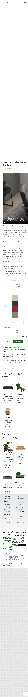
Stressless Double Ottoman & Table (7, 486)
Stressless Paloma (7, 305)
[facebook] (22, 538)
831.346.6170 (20, 512)
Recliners (11, 360)
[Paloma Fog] (15, 296)
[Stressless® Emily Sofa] (7, 383)
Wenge (18, 332)
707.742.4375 (7, 402)
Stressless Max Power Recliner (7, 419)
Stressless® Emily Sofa (7, 395)
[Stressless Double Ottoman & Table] (7, 471)
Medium (19, 286)
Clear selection (23, 336)
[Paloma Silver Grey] (15, 313)
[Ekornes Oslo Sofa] (20, 471)
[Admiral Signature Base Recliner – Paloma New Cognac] (7, 444)
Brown (18, 328)
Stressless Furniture (20, 360)
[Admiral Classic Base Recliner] (20, 383)
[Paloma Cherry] (15, 307)
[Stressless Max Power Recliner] (7, 406)
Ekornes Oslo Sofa (20, 484)
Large (18, 288)
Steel (18, 326)
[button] (19, 298)
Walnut (19, 330)
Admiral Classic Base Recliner (20, 396)
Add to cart (18, 341)
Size (7, 285)
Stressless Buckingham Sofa (20, 457)
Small (18, 284)
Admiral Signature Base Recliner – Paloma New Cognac (7, 459)
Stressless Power (7, 362)
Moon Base (7, 327)
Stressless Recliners (18, 362)
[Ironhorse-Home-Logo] (3, 2)
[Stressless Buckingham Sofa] (20, 444)
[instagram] (22, 541)
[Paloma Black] (15, 301)
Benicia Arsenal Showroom (8, 499)
